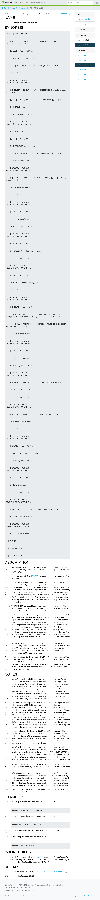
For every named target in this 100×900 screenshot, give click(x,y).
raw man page (82, 24)
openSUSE (19, 3)
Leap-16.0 (80, 40)
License (92, 896)
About (26, 3)
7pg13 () (81, 65)
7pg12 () (81, 60)
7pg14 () (81, 70)
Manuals (6, 8)
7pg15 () (81, 74)
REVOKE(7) (9, 14)
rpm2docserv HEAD (82, 896)
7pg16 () (81, 79)
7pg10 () (81, 55)
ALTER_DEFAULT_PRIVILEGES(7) (53, 872)
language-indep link (83, 19)
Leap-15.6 (14, 8)
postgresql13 (24, 8)
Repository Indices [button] (36, 3)
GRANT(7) (35, 576)
